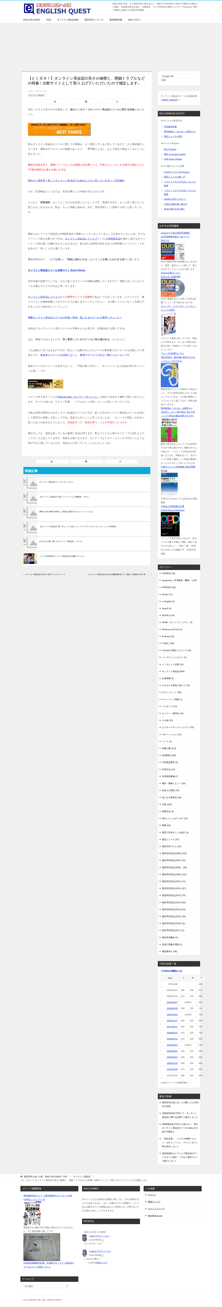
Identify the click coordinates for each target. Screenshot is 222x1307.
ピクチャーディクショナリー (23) (178, 727)
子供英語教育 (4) (170, 762)
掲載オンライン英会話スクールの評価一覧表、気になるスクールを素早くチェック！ (75, 317)
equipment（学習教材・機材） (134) (179, 580)
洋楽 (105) (167, 804)
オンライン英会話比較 (67, 19)
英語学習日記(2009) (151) (174, 874)
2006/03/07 (172, 1002)
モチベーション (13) (171, 734)
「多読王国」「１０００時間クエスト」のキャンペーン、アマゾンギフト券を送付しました (180, 1142)
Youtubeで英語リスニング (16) (176, 650)
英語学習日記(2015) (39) (174, 916)
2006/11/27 (172, 1020)
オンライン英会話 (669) (173, 671)
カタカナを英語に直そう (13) (176, 685)
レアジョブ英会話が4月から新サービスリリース (45, 574)
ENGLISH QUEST (31, 19)
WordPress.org (155, 1215)
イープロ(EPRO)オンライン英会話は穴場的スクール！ (62, 556)
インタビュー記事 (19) (172, 664)
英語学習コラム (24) (171, 846)
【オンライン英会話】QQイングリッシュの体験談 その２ (64, 497)
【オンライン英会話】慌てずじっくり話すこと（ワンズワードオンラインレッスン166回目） (78, 526)
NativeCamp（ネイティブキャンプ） (78, 397)
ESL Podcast (170, 149)
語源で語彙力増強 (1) (172, 944)
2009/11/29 (172, 1063)
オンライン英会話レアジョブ (81, 238)
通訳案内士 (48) (169, 951)
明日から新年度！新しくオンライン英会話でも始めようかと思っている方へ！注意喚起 (76, 180)
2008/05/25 (172, 1033)
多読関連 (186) (169, 755)
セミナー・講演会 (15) (172, 713)
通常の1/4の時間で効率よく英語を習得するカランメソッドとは (66, 512)
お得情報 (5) (168, 678)
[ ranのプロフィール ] (99, 1236)
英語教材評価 (115, 19)
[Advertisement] (111, 45)
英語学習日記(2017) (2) (173, 930)
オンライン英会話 (36, 95)
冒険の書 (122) (169, 748)
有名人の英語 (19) (170, 790)
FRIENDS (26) (169, 587)
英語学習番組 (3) (170, 937)
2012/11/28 (172, 1069)
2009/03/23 (172, 1045)
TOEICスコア (101, 1262)
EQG (49, 19)
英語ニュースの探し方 (174, 177)
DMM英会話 (114, 238)
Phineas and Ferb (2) (172, 629)
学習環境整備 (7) (170, 776)
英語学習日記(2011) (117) (174, 888)
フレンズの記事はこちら (172, 353)
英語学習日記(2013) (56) (174, 902)
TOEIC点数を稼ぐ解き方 (175, 204)
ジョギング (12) (169, 706)
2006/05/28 (172, 1008)
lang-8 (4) (166, 608)
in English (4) (168, 601)
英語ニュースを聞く (173, 136)
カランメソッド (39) (171, 692)
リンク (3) (167, 741)
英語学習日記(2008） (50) (174, 867)
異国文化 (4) (168, 811)
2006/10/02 (172, 1014)
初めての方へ (134, 19)
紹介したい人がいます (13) (175, 818)
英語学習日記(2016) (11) (173, 923)
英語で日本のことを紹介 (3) (175, 832)
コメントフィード (156, 1208)
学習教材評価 (170, 126)
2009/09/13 (172, 1057)
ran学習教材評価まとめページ (175, 236)
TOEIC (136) (168, 643)
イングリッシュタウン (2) (174, 657)
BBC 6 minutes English (175, 154)
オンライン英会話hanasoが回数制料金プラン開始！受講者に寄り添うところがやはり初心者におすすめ (120, 574)
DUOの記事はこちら (170, 273)
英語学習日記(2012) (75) (174, 895)
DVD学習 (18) (168, 573)
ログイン (152, 1195)
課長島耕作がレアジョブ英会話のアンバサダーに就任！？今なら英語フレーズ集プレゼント (180, 1157)
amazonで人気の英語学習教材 (175, 233)
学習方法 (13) (168, 769)
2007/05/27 (172, 1026)
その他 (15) (167, 720)
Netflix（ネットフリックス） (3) (177, 622)
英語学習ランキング (93, 19)
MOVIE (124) (168, 615)
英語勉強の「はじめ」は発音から (180, 131)
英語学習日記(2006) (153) (174, 853)
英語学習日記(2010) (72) (174, 881)
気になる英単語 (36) (171, 797)
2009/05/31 (172, 1051)
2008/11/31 (172, 1039)
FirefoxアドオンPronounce (177, 172)
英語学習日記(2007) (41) (174, 860)
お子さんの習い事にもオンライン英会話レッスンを (60, 541)
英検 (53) (166, 825)
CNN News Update (173, 159)
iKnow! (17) (167, 594)
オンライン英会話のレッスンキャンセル (56, 482)
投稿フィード (154, 1201)
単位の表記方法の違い (174, 209)
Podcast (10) (168, 636)
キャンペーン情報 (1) (172, 699)
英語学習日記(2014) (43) (174, 909)
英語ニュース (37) (170, 839)
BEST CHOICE (170, 100)
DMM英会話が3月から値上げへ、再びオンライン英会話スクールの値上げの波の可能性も (180, 1128)
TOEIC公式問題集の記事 (172, 506)
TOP (45, 1176)
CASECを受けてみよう (175, 199)
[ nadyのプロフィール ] (100, 1251)
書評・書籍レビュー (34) (174, 783)
